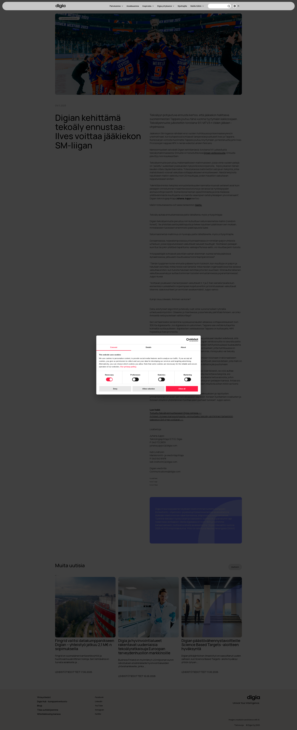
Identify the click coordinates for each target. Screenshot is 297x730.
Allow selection (148, 389)
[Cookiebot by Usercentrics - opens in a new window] (188, 340)
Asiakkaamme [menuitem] (133, 6)
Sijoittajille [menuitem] (182, 6)
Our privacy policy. (128, 367)
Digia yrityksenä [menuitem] (164, 6)
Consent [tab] (113, 347)
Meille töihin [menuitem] (195, 6)
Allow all (181, 389)
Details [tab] (148, 347)
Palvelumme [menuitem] (115, 6)
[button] (228, 6)
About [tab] (183, 347)
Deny (115, 389)
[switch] (135, 379)
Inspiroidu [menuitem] (146, 6)
